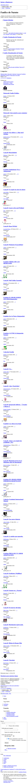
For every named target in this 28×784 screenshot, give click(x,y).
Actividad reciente (10, 715)
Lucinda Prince (6, 229)
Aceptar (5, 780)
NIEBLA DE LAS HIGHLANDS (11, 262)
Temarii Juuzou (6, 388)
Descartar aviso (6, 782)
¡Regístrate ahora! (5, 4)
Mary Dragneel (6, 471)
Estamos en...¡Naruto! (15, 590)
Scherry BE (6, 371)
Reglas (5, 718)
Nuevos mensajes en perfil (12, 716)
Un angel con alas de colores (17, 189)
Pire (4, 210)
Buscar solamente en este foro (16, 738)
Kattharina (5, 627)
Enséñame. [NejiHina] (15, 573)
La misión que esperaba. (16, 536)
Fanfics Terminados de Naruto (12, 37)
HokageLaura (6, 235)
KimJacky (5, 582)
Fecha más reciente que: (7, 734)
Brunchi (5, 283)
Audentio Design (22, 772)
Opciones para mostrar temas (9, 676)
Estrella (11, 352)
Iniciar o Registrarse (6, 2)
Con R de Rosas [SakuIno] (14, 48)
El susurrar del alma (15, 607)
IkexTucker (6, 663)
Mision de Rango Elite (15, 643)
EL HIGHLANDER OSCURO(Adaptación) (12, 298)
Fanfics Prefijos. (14, 93)
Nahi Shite (5, 576)
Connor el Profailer (7, 510)
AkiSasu (5, 217)
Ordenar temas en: (5, 680)
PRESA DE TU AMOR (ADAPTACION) (13, 554)
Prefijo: (2, 681)
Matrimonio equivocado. (16, 624)
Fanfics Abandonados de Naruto (13, 53)
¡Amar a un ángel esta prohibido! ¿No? (12, 441)
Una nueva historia (14, 519)
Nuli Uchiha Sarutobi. (15, 280)
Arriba (4, 761)
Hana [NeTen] (13, 226)
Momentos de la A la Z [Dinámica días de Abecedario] (12, 461)
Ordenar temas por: (5, 678)
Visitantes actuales (10, 713)
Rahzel (5, 354)
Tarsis (4, 247)
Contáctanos (6, 758)
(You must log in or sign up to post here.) (10, 685)
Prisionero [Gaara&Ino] (16, 244)
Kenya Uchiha (6, 465)
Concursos (5, 704)
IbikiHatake (6, 539)
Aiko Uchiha (6, 522)
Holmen (5, 503)
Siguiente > (9, 78)
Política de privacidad (8, 767)
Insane (4, 96)
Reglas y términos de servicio (10, 765)
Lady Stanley (13, 34)
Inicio (4, 760)
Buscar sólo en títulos (14, 725)
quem (4, 174)
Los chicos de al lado (15, 423)
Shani (4, 115)
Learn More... (10, 780)
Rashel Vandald (7, 409)
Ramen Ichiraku (8, 20)
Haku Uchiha (6, 645)
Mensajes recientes (11, 748)
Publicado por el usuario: (7, 728)
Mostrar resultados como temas (19, 740)
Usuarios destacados (11, 712)
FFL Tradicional (7, 755)
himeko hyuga (6, 137)
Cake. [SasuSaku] (14, 386)
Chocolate (12, 660)
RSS (4, 763)
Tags (4, 717)
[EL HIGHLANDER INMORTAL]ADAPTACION (12, 480)
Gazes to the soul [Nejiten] (16, 208)
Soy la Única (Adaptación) (17, 316)
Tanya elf (21, 67)
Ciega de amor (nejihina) (13, 67)
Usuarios (5, 705)
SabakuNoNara (6, 445)
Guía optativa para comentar (18, 113)
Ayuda (4, 759)
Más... (6, 749)
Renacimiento (13, 152)
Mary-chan (5, 610)
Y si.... (10, 369)
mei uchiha (5, 192)
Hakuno (5, 155)
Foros (4, 696)
